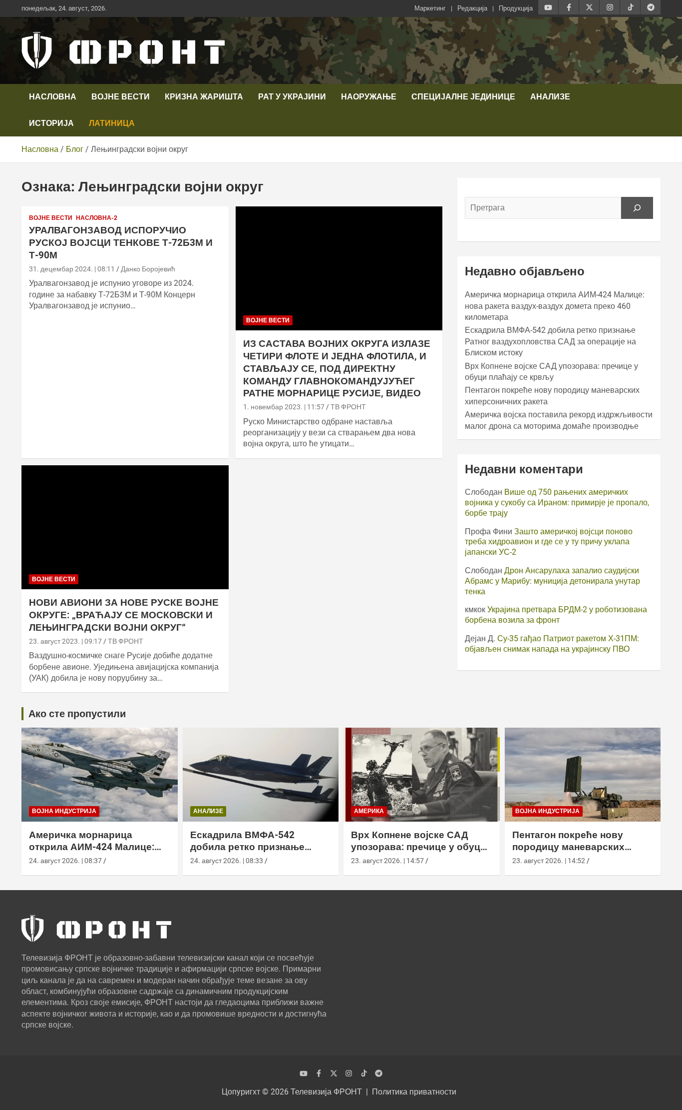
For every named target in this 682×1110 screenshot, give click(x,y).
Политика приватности (414, 1092)
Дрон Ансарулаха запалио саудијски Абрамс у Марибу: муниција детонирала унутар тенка (552, 581)
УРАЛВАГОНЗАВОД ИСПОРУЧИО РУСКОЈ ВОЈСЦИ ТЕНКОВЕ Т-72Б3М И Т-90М (121, 242)
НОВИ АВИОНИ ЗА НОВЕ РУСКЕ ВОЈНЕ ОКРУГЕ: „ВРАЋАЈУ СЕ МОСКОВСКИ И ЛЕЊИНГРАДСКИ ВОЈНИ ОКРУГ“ (124, 615)
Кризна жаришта (204, 96)
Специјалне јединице (463, 96)
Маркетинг (430, 8)
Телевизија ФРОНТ (326, 1092)
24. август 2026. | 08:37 (65, 861)
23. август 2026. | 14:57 (387, 861)
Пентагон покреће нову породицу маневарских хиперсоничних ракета (568, 847)
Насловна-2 (96, 217)
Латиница (112, 123)
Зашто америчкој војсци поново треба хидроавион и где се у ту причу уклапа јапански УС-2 (549, 542)
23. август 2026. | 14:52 (548, 861)
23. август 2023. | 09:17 (65, 641)
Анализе (550, 96)
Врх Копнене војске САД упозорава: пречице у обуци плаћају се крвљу (418, 847)
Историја (51, 123)
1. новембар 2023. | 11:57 (284, 407)
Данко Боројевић (148, 269)
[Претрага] (637, 208)
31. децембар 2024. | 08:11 (72, 269)
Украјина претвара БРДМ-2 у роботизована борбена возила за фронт (556, 615)
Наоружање (368, 96)
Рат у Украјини (292, 96)
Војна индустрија (64, 811)
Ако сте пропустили (77, 714)
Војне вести (120, 96)
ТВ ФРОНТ (348, 407)
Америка (369, 811)
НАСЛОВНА (52, 96)
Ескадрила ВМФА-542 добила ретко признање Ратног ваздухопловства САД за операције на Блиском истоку (550, 341)
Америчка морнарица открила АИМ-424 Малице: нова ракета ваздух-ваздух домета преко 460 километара (555, 306)
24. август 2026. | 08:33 (226, 861)
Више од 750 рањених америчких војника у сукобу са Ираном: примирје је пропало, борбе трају (557, 502)
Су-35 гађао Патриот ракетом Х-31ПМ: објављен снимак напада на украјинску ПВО (552, 644)
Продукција (516, 8)
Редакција (472, 8)
